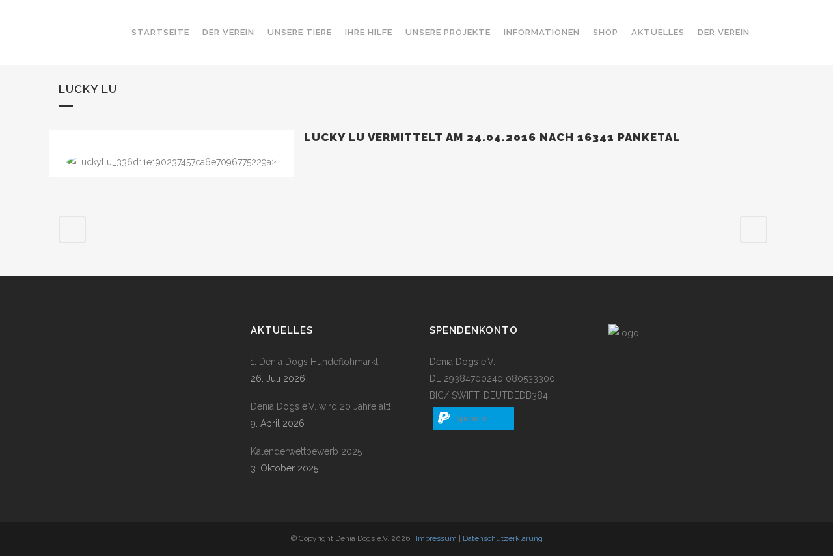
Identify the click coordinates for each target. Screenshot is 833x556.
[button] (473, 418)
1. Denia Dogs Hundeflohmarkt (314, 361)
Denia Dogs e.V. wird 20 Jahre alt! (320, 406)
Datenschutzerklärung (503, 538)
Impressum (436, 538)
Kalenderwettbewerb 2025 (306, 451)
